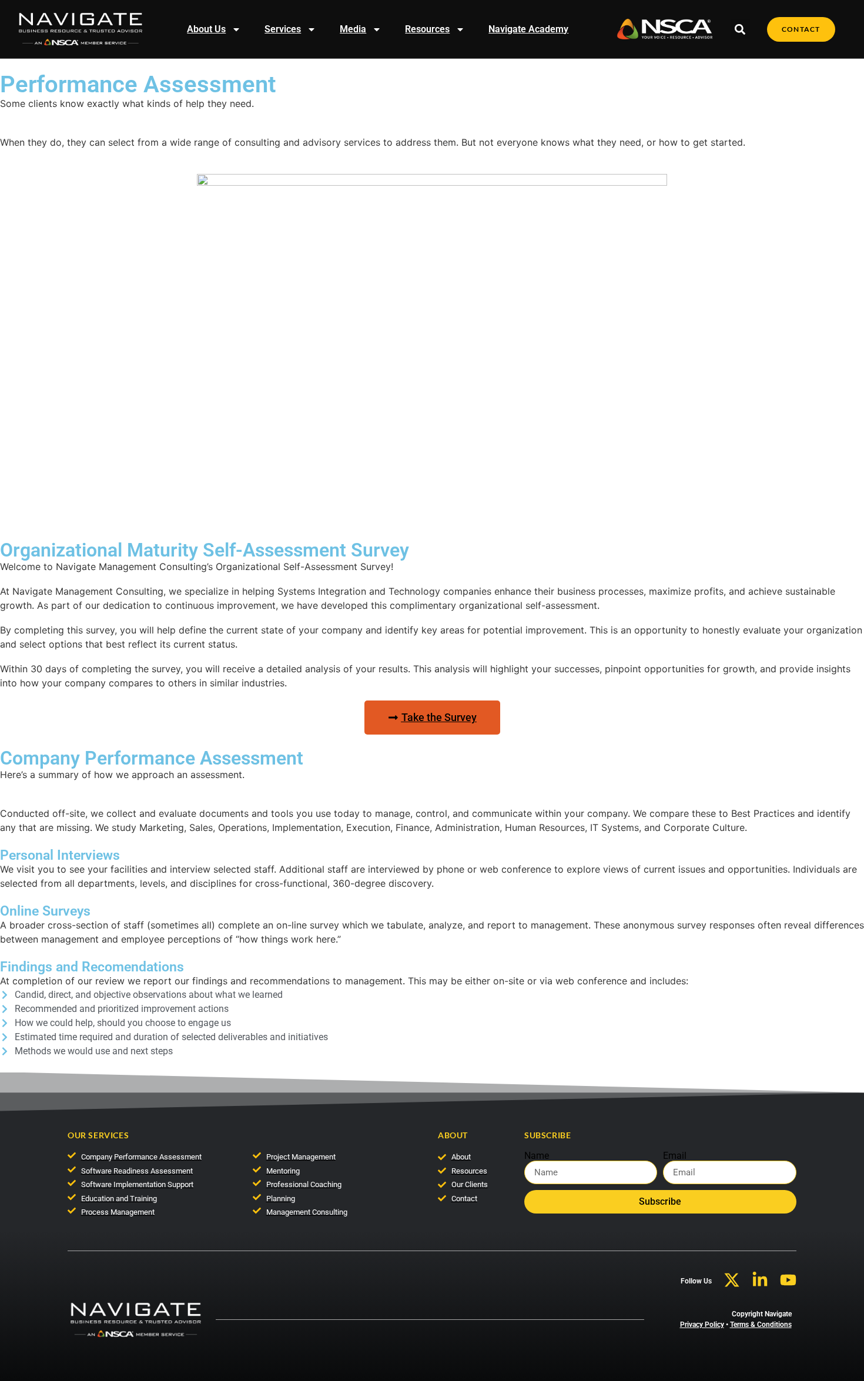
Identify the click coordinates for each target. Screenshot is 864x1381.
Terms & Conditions (761, 1324)
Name (536, 1156)
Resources (427, 29)
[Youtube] (788, 1280)
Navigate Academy (528, 29)
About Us (206, 29)
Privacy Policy (702, 1324)
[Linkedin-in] (760, 1280)
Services (282, 29)
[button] (740, 29)
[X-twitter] (732, 1280)
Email (674, 1156)
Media (353, 29)
